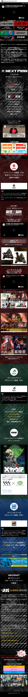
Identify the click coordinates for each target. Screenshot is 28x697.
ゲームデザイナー (14, 666)
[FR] (26, 3)
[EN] (23, 3)
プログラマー (14, 672)
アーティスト (14, 669)
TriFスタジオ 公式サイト (7, 490)
